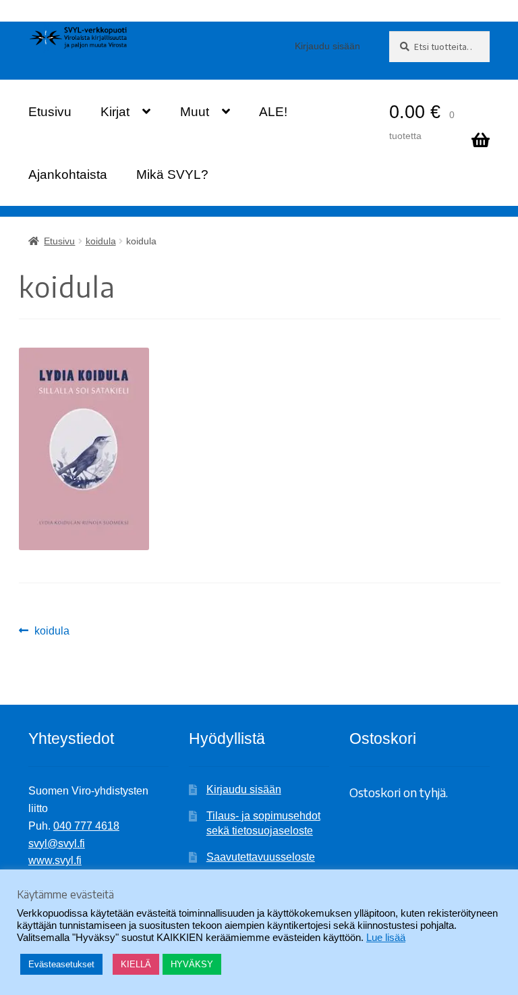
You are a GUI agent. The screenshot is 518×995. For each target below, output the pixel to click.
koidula (101, 241)
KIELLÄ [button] (136, 964)
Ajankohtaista (67, 174)
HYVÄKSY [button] (192, 964)
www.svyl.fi (55, 860)
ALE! (273, 112)
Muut (194, 112)
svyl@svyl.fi (56, 843)
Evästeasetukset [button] (61, 964)
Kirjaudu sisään (327, 46)
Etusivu (49, 112)
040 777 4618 (86, 826)
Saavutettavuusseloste (260, 857)
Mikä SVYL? (172, 174)
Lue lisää (385, 937)
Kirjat (115, 112)
